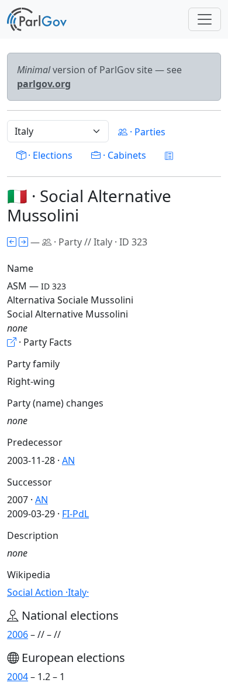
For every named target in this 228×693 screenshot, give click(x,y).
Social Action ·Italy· (48, 592)
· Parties (146, 131)
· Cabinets (123, 155)
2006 (17, 634)
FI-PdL (75, 513)
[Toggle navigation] (204, 19)
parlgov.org (44, 83)
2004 (17, 676)
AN (68, 460)
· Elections (49, 155)
